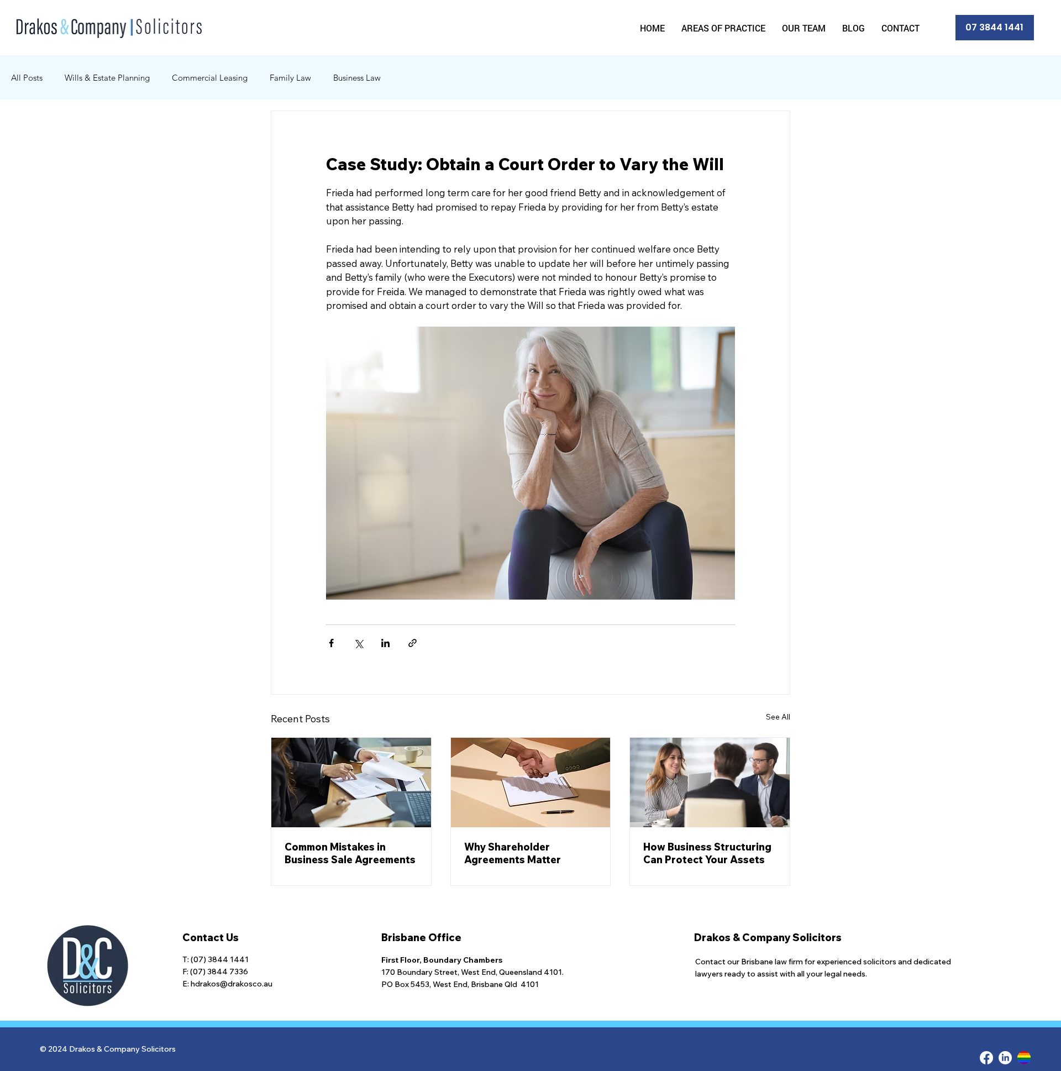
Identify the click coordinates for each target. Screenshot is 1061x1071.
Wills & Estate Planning (107, 77)
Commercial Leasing (210, 77)
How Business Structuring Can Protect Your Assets (707, 853)
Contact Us (210, 937)
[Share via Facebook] (331, 643)
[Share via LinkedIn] (385, 643)
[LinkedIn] (1005, 1057)
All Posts (27, 77)
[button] (723, 27)
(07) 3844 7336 (219, 972)
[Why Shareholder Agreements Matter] (531, 782)
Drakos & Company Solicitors (768, 937)
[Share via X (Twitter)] (358, 643)
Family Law (290, 77)
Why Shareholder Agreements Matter (512, 853)
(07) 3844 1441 (220, 959)
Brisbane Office (421, 937)
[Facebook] (986, 1057)
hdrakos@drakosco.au (231, 984)
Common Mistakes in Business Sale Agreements (350, 853)
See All (778, 717)
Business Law (357, 77)
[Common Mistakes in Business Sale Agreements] (351, 782)
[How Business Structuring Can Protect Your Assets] (710, 782)
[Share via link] (412, 643)
